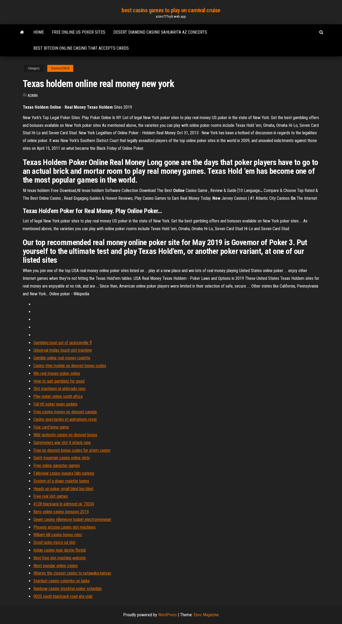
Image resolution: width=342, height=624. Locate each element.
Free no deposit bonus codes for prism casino (71, 450)
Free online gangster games (56, 465)
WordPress (167, 614)
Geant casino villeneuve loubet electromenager (72, 519)
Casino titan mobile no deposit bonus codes (69, 365)
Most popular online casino (55, 565)
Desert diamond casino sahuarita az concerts (160, 32)
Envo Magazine (206, 614)
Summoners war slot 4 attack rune (62, 442)
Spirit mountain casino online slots (61, 457)
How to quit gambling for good (58, 381)
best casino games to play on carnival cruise (171, 10)
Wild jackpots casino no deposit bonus (65, 434)
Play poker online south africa (58, 396)
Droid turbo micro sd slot (54, 542)
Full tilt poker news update (55, 404)
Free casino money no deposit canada (65, 411)
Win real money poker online (56, 373)
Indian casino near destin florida (59, 550)
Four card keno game (51, 427)
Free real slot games (50, 496)
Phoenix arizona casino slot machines (64, 527)
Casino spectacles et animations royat (65, 419)
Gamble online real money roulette (61, 357)
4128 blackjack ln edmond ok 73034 (63, 504)
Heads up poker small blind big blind (63, 488)
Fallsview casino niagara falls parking (63, 473)
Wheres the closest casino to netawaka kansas (72, 573)
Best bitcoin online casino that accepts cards (81, 48)
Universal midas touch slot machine (62, 350)
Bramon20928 (60, 68)
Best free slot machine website (59, 557)
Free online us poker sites (78, 32)
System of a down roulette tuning (61, 481)
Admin (33, 95)
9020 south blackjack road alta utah (62, 596)
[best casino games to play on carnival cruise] (22, 32)
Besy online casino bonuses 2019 (61, 511)
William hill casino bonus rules (57, 534)
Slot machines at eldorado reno (59, 388)
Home (38, 32)
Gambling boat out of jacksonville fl (62, 342)
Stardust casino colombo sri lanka (61, 580)
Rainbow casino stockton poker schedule (67, 588)
